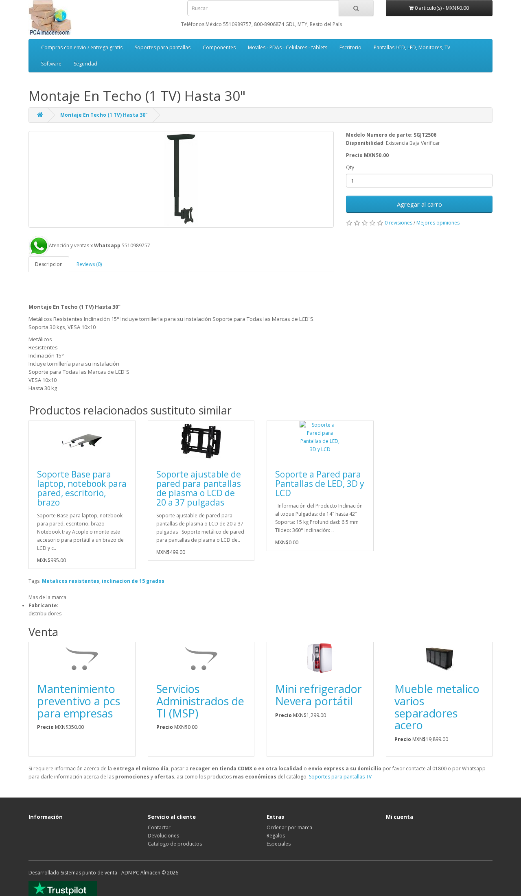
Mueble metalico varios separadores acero (436, 706)
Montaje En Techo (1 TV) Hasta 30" (104, 114)
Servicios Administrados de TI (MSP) (200, 700)
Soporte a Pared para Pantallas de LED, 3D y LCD (319, 484)
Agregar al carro (419, 204)
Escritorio (350, 47)
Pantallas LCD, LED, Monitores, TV (412, 47)
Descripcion (49, 264)
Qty (350, 167)
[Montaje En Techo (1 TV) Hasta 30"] (181, 179)
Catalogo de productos (175, 843)
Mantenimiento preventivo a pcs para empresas (78, 700)
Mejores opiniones (438, 222)
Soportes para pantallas (162, 47)
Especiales (279, 843)
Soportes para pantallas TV (340, 776)
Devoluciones (163, 835)
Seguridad (85, 63)
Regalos (276, 835)
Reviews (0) (89, 264)
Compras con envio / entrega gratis (82, 47)
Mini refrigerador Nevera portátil (318, 695)
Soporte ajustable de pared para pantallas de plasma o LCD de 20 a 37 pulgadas (198, 488)
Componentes (219, 47)
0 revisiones (398, 222)
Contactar (159, 827)
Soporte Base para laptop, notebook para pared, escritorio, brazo (82, 488)
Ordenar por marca (289, 827)
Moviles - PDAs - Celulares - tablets (287, 47)
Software (51, 63)
